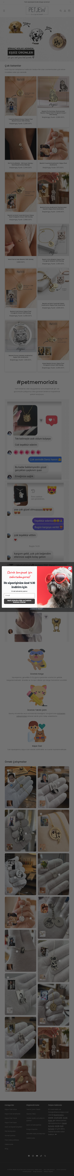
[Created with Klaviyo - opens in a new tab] (37, 609)
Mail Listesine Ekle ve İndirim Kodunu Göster (19, 601)
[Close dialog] (69, 568)
